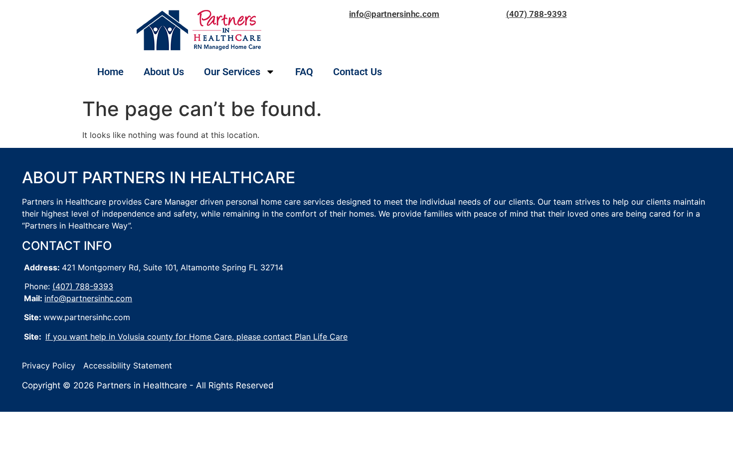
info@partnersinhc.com (394, 14)
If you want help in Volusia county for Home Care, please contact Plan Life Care (196, 337)
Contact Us (357, 72)
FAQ (304, 72)
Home (110, 72)
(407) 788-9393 (536, 14)
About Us (164, 72)
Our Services (232, 72)
